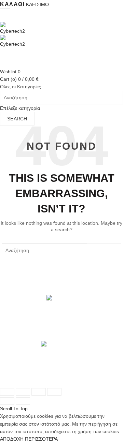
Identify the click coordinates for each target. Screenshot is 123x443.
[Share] (23, 392)
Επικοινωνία (44, 382)
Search (17, 118)
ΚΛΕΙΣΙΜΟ (37, 4)
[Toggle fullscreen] (38, 392)
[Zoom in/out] (54, 392)
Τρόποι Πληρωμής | (66, 375)
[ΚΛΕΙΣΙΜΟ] (7, 392)
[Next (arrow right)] (23, 401)
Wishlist (10, 71)
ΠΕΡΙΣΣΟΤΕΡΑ (41, 439)
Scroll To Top (14, 408)
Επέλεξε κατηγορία (20, 108)
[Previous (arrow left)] (7, 401)
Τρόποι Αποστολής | (22, 375)
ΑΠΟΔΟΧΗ (12, 439)
